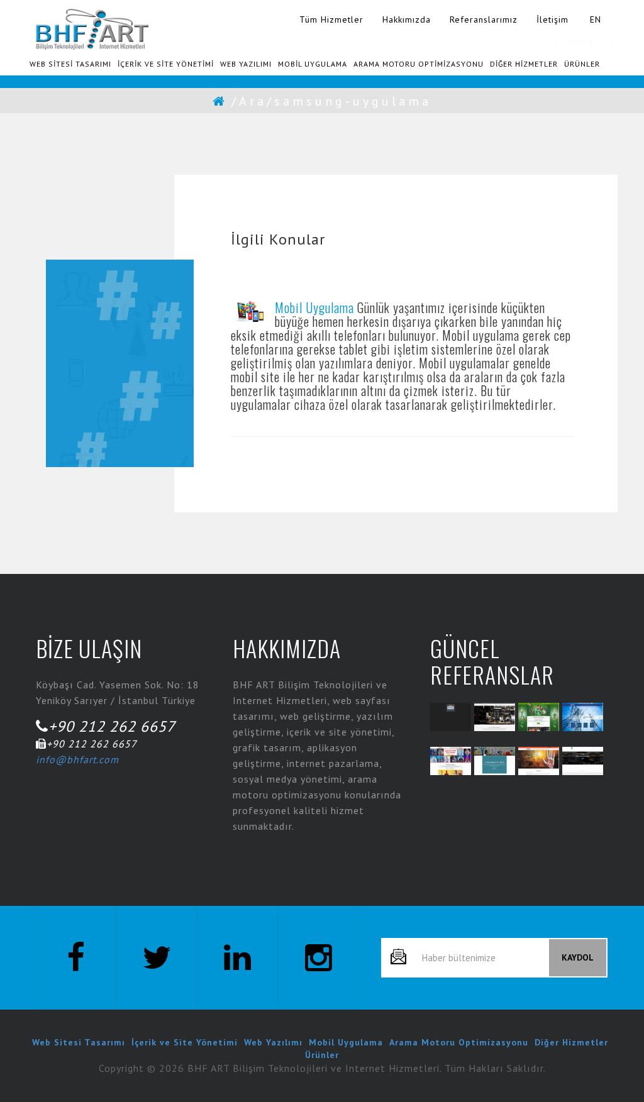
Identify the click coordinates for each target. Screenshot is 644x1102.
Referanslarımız (484, 19)
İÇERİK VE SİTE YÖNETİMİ (166, 64)
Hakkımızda (406, 19)
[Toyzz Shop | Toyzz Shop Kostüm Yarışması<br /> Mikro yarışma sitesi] (450, 761)
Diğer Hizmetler (571, 1042)
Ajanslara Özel (586, 42)
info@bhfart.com (77, 759)
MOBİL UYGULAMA (312, 64)
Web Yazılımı (273, 1042)
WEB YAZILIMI (246, 64)
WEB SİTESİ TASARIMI (70, 64)
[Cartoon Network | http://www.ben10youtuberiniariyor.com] (538, 717)
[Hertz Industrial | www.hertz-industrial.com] (582, 717)
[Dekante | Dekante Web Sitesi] (494, 717)
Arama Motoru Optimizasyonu (458, 1042)
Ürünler (322, 1055)
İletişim (552, 19)
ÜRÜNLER (582, 64)
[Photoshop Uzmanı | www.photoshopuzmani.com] (494, 761)
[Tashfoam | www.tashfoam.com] (538, 761)
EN (595, 19)
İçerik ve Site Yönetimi (184, 1042)
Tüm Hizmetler (331, 19)
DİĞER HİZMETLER (524, 64)
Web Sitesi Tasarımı (78, 1042)
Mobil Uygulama (314, 307)
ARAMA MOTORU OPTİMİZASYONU (418, 64)
